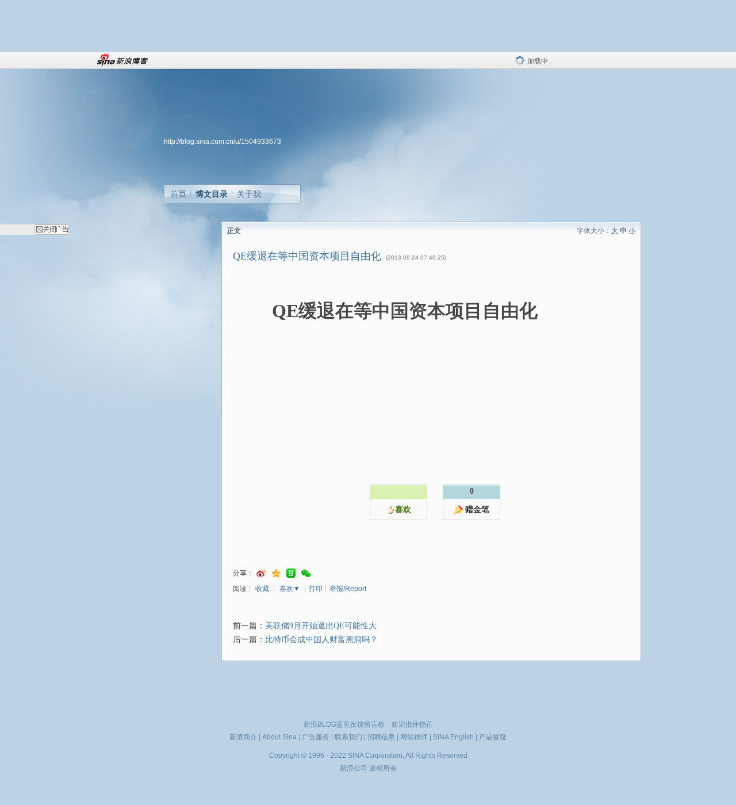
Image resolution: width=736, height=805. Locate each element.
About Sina (279, 737)
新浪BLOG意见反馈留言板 (344, 724)
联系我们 (348, 737)
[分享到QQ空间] (276, 573)
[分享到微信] (305, 573)
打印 (316, 589)
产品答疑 (493, 737)
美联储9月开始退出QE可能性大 (321, 625)
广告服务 (315, 737)
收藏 (262, 589)
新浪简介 (243, 737)
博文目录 (211, 194)
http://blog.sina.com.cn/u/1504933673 (222, 142)
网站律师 (414, 737)
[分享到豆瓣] (291, 573)
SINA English (453, 737)
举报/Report (347, 589)
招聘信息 (381, 737)
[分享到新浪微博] (261, 573)
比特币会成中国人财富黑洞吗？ (321, 639)
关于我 (249, 194)
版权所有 (383, 768)
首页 (178, 194)
